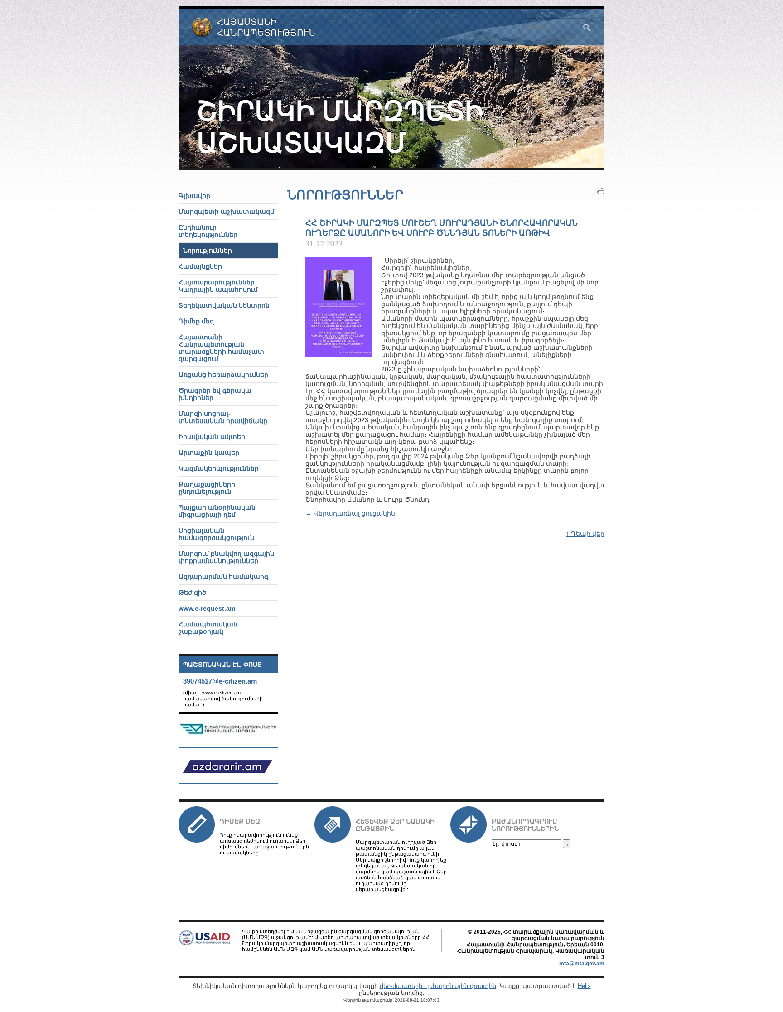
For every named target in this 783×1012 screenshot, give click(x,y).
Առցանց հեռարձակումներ (223, 374)
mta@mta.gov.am (581, 963)
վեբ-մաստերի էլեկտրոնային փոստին (438, 986)
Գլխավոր (194, 195)
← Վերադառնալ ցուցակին (350, 513)
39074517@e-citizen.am (220, 681)
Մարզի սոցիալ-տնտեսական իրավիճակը (223, 417)
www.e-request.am (207, 608)
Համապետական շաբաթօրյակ (208, 628)
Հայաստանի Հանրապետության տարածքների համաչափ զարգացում (221, 347)
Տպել (600, 191)
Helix (584, 986)
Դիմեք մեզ (240, 821)
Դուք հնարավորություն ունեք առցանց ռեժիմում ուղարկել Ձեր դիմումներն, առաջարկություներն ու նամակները (264, 843)
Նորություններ (207, 250)
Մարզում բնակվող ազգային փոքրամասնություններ (226, 557)
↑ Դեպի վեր (585, 533)
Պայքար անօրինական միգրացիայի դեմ (217, 511)
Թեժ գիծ (192, 592)
